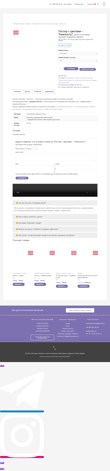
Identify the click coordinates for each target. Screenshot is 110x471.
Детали (27, 91)
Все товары (68, 4)
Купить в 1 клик (87, 69)
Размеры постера (65, 45)
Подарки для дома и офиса (53, 109)
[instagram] (55, 347)
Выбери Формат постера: (66, 57)
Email (57, 164)
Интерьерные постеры (39, 24)
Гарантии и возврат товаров (68, 334)
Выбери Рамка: (63, 50)
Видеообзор (49, 91)
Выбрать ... (18, 284)
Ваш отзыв (20, 152)
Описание (17, 91)
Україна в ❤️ (91, 4)
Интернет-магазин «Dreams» (22, 24)
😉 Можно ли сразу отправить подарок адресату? (37, 229)
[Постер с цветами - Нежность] (34, 51)
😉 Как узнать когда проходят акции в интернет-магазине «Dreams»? (45, 235)
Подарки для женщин (65, 80)
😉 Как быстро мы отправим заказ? (31, 203)
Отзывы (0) (37, 91)
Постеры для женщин (86, 78)
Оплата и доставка (67, 331)
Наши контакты (67, 328)
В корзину (71, 69)
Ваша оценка (20, 149)
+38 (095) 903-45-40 (92, 327)
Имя (17, 164)
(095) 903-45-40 (57, 4)
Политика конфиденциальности (68, 336)
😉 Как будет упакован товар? (28, 223)
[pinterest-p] (55, 349)
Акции (68, 323)
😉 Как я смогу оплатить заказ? (29, 217)
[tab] (17, 91)
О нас (68, 326)
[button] (80, 310)
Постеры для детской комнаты (81, 80)
